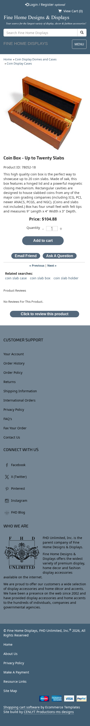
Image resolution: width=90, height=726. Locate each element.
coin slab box (40, 278)
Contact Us (11, 437)
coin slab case (16, 278)
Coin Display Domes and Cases (36, 59)
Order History (13, 363)
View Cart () (73, 11)
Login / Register (46, 4)
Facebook (18, 465)
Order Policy (12, 372)
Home (7, 59)
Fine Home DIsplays (25, 43)
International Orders (19, 400)
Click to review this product (44, 314)
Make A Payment (16, 672)
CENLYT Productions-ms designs (49, 712)
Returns (9, 382)
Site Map (10, 691)
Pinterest (18, 488)
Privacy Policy (13, 409)
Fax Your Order (15, 428)
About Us (10, 653)
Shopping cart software (21, 707)
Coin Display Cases (19, 63)
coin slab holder (66, 278)
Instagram (19, 500)
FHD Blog (18, 512)
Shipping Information (20, 391)
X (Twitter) (19, 476)
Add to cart (43, 241)
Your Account (13, 354)
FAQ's (7, 419)
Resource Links (15, 681)
